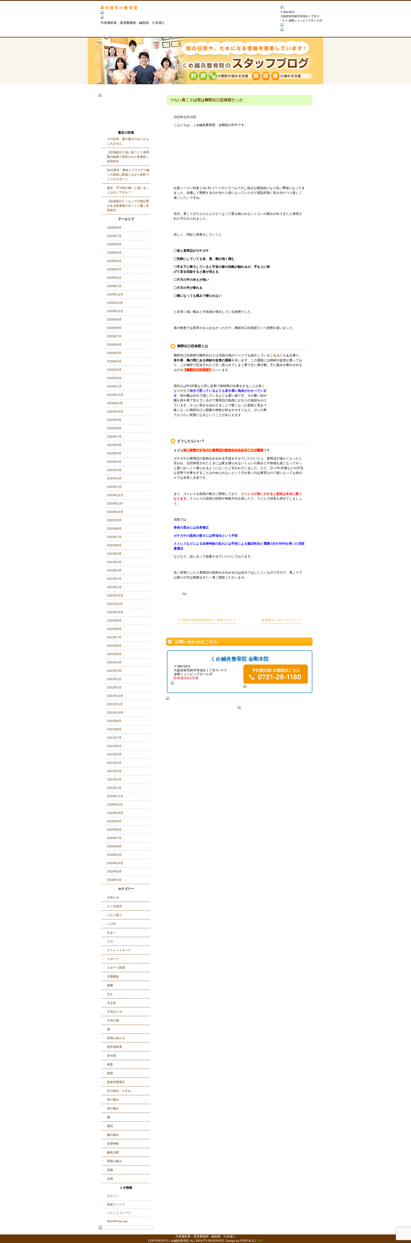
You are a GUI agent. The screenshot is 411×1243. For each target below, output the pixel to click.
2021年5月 (114, 754)
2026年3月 (114, 269)
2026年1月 (114, 286)
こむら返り (114, 915)
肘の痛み (113, 1099)
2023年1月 (114, 587)
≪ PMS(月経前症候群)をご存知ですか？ (207, 620)
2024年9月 (114, 420)
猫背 (110, 1073)
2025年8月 (114, 328)
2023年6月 (114, 545)
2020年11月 (115, 804)
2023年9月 (114, 520)
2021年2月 (114, 779)
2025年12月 (115, 294)
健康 (110, 985)
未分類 (111, 1055)
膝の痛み (113, 1134)
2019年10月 (115, 863)
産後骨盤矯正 (116, 1082)
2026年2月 (114, 277)
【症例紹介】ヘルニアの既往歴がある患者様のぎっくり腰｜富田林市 (128, 205)
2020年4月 (114, 854)
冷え (110, 994)
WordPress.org (117, 1221)
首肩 (110, 1178)
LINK (259, 1240)
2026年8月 (114, 227)
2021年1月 (114, 787)
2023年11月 (115, 503)
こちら (275, 355)
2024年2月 (114, 478)
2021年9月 (114, 721)
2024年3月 (114, 470)
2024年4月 (114, 461)
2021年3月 (114, 771)
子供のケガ (114, 1011)
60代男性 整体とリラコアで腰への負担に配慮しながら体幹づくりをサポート (128, 174)
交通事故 (113, 976)
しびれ (111, 923)
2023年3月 (114, 570)
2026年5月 (114, 252)
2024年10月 (115, 411)
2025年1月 (114, 386)
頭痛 (110, 1170)
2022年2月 (114, 679)
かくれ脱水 (114, 906)
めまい (111, 932)
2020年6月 (114, 846)
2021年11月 (115, 704)
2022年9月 (114, 620)
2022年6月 (114, 645)
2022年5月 (114, 654)
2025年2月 (114, 378)
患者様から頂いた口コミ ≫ (281, 620)
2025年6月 (114, 344)
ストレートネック (119, 950)
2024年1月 (114, 486)
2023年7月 (114, 537)
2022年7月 (114, 637)
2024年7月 (114, 436)
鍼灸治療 (113, 1152)
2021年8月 (114, 729)
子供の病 (113, 1020)
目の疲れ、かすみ (119, 1090)
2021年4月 (114, 762)
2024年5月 (114, 453)
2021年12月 (115, 696)
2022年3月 (114, 670)
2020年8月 (114, 829)
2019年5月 (114, 871)
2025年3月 (114, 369)
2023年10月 (115, 512)
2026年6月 (114, 244)
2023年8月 (114, 528)
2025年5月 (114, 353)
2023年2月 (114, 578)
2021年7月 (114, 737)
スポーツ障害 (116, 967)
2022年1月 (114, 687)
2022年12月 (115, 595)
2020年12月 (115, 796)
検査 (110, 1064)
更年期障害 (114, 1047)
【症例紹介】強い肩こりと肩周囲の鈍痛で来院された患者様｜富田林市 (128, 157)
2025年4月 (114, 361)
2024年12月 (115, 394)
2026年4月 (114, 261)
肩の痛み (113, 1108)
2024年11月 (115, 403)
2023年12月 (115, 495)
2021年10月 (115, 712)
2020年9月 (114, 821)
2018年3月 (114, 879)
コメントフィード (119, 1212)
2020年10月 (115, 813)
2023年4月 (114, 562)
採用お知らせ (116, 1038)
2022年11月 (115, 604)
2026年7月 (114, 236)
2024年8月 (114, 428)
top (184, 593)
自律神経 (113, 1143)
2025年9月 (114, 319)
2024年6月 (114, 445)
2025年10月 (115, 311)
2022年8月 (114, 629)
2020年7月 (114, 838)
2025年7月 (114, 336)
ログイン (113, 1196)
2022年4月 (114, 662)
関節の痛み (114, 1161)
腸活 (110, 1126)
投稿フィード (116, 1204)
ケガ (110, 941)
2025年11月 (115, 302)
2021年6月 (114, 746)
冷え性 (111, 1003)
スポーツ (113, 959)
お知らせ (113, 897)
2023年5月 (114, 553)
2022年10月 (115, 612)
